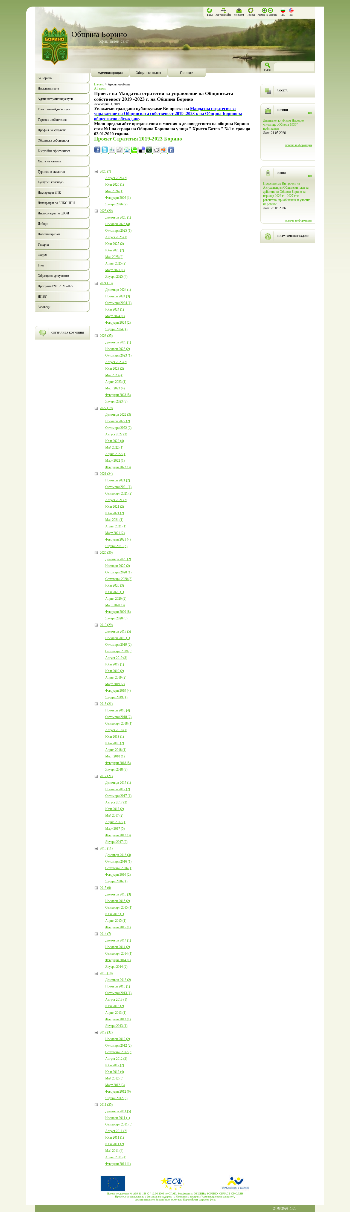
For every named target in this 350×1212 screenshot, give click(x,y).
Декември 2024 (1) (118, 290)
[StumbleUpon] (127, 152)
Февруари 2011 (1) (118, 1164)
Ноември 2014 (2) (117, 947)
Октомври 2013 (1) (118, 993)
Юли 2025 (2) (114, 244)
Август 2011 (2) (116, 1131)
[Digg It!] (120, 152)
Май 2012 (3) (114, 1078)
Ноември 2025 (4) (117, 224)
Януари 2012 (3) (116, 1098)
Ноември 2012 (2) (117, 1039)
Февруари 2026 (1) (118, 198)
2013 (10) (106, 973)
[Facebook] (97, 152)
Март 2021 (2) (115, 533)
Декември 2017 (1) (118, 783)
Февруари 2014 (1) (118, 960)
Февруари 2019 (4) (118, 691)
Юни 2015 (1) (114, 914)
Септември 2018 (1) (118, 723)
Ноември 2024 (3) (117, 296)
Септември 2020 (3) (118, 579)
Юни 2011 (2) (114, 1144)
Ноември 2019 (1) (117, 638)
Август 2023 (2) (116, 362)
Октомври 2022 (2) (118, 428)
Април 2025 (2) (115, 263)
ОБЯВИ (281, 173)
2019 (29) (106, 625)
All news (100, 88)
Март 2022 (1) (115, 461)
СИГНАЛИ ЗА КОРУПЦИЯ (67, 332)
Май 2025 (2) (114, 257)
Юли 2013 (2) (114, 1006)
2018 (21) (106, 704)
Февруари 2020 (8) (118, 612)
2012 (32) (106, 1032)
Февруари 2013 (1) (118, 1019)
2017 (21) (106, 776)
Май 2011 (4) (114, 1151)
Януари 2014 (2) (116, 967)
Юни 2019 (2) (114, 671)
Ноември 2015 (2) (117, 901)
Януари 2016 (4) (116, 881)
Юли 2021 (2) (114, 507)
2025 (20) (106, 211)
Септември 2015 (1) (118, 907)
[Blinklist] (164, 152)
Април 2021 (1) (115, 526)
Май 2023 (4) (114, 375)
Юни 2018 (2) (114, 743)
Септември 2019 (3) (118, 651)
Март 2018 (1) (115, 756)
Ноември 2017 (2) (117, 789)
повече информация (298, 153)
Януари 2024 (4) (116, 329)
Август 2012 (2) (116, 1059)
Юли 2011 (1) (114, 1137)
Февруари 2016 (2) (118, 875)
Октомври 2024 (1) (118, 303)
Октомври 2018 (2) (118, 717)
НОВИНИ (282, 110)
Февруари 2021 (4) (118, 539)
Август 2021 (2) (116, 500)
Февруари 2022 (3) (118, 467)
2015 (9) (105, 888)
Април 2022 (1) (115, 454)
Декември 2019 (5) (118, 631)
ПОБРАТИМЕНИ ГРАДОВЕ (293, 236)
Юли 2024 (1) (114, 309)
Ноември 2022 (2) (117, 421)
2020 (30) (106, 553)
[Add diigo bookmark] (171, 152)
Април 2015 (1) (115, 921)
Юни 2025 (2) (114, 250)
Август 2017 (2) (116, 802)
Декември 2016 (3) (118, 855)
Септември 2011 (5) (118, 1124)
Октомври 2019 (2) (118, 645)
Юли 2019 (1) (114, 664)
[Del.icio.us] (142, 152)
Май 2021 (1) (114, 520)
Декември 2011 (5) (118, 1111)
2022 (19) (106, 408)
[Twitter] (105, 152)
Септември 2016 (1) (118, 868)
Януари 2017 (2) (116, 842)
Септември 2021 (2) (118, 493)
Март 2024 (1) (115, 316)
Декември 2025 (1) (118, 217)
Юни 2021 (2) (114, 513)
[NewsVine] (149, 152)
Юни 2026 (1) (114, 184)
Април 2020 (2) (115, 599)
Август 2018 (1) (116, 730)
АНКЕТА (282, 90)
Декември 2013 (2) (118, 980)
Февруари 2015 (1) (118, 927)
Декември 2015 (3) (118, 894)
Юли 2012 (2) (114, 1065)
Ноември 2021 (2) (117, 480)
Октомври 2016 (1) (118, 861)
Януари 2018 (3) (116, 769)
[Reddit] (157, 152)
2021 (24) (106, 474)
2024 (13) (106, 283)
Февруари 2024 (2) (118, 322)
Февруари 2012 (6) (118, 1091)
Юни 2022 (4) (114, 441)
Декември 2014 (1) (118, 940)
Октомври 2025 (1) (118, 230)
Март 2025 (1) (115, 270)
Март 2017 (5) (115, 829)
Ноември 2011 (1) (117, 1118)
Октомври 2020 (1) (118, 572)
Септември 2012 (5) (118, 1052)
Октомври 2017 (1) (118, 796)
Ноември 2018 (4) (117, 710)
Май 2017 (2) (114, 815)
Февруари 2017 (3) (118, 835)
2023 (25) (106, 336)
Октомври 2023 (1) (118, 355)
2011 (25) (106, 1105)
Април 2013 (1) (115, 1013)
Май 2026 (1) (114, 191)
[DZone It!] (112, 152)
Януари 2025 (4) (116, 276)
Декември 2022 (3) (118, 415)
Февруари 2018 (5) (118, 763)
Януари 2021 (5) (116, 546)
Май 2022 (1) (114, 447)
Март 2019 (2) (115, 684)
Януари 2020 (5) (116, 618)
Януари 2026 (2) (116, 204)
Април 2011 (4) (115, 1157)
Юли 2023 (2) (114, 369)
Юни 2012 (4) (114, 1072)
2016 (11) (106, 848)
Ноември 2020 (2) (117, 566)
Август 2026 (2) (116, 178)
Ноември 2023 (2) (117, 349)
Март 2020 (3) (115, 605)
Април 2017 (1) (115, 822)
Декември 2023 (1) (118, 342)
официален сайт (114, 41)
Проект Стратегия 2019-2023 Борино (138, 139)
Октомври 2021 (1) (118, 487)
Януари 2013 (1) (116, 1026)
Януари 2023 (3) (116, 401)
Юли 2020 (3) (114, 585)
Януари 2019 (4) (116, 697)
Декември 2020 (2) (118, 559)
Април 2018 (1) (115, 750)
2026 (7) (105, 171)
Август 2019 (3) (116, 658)
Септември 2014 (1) (118, 953)
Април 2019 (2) (115, 677)
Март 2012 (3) (115, 1085)
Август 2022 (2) (116, 434)
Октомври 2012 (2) (118, 1045)
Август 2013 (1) (116, 999)
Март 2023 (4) (115, 388)
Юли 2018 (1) (114, 737)
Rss (310, 112)
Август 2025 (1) (116, 237)
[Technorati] (134, 152)
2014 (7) (105, 934)
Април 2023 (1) (115, 382)
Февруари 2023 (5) (118, 395)
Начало (99, 84)
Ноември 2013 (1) (117, 986)
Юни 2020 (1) (114, 592)
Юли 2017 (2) (114, 809)
